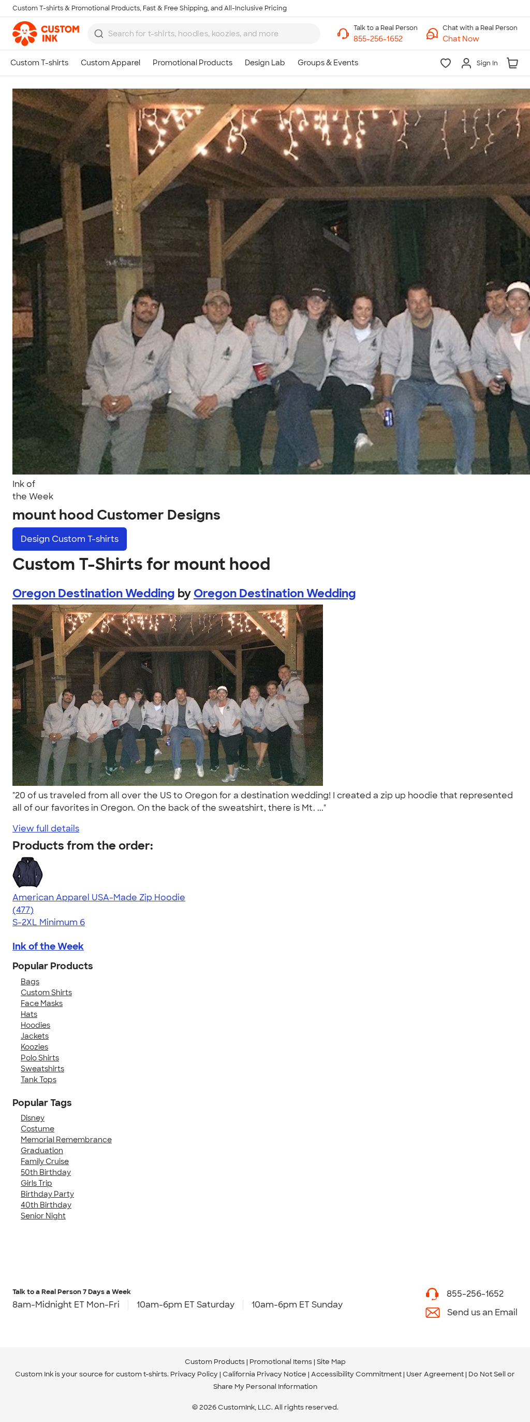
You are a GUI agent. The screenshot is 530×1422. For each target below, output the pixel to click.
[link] (45, 33)
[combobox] (203, 33)
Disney (33, 1118)
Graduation (42, 1150)
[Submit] (99, 33)
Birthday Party (47, 1194)
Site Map (331, 1361)
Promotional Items (280, 1361)
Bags (30, 981)
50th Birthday (46, 1172)
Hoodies (35, 1025)
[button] (480, 39)
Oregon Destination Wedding (93, 593)
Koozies (34, 1047)
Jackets (35, 1036)
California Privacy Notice (264, 1374)
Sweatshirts (42, 1068)
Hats (29, 1014)
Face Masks (42, 1003)
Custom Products (215, 1361)
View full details (45, 828)
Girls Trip (36, 1183)
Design (70, 539)
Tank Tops (38, 1079)
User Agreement (435, 1374)
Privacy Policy (194, 1374)
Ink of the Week (48, 946)
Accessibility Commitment (356, 1374)
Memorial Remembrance (66, 1139)
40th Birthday (46, 1205)
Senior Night (43, 1215)
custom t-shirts (141, 1374)
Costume (37, 1128)
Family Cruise (45, 1161)
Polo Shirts (40, 1057)
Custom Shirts (46, 992)
